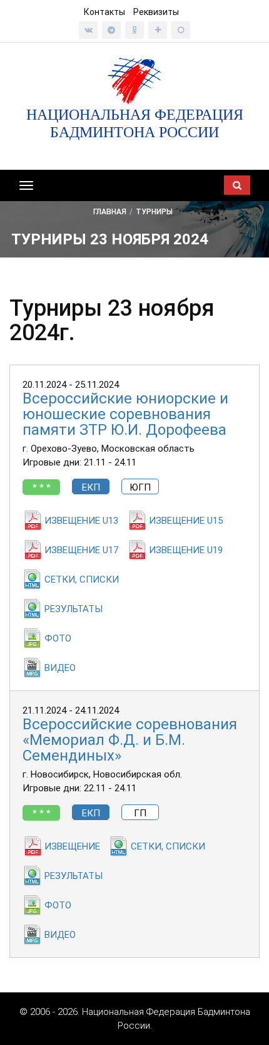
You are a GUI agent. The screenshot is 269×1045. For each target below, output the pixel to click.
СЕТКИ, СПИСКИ (81, 579)
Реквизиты (156, 12)
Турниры (154, 211)
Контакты (104, 12)
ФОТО (57, 638)
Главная (109, 211)
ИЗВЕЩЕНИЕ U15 (186, 520)
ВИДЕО (60, 667)
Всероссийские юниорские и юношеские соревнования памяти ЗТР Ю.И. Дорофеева (125, 414)
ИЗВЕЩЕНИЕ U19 (186, 550)
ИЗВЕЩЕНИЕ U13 (81, 520)
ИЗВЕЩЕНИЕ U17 (81, 550)
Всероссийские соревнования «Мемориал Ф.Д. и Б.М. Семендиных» (130, 739)
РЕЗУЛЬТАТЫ (73, 609)
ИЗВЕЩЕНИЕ (72, 846)
